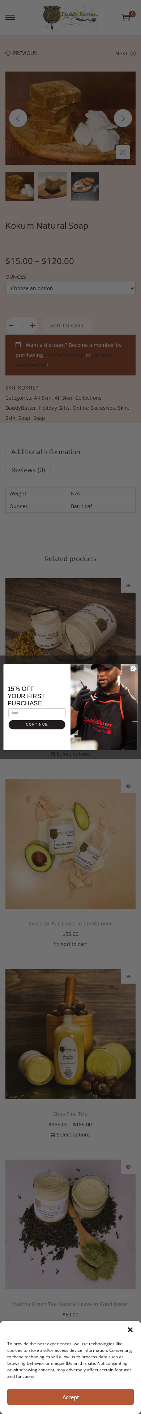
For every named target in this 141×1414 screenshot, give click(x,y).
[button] (130, 1329)
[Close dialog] (133, 668)
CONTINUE (37, 724)
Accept (71, 1397)
